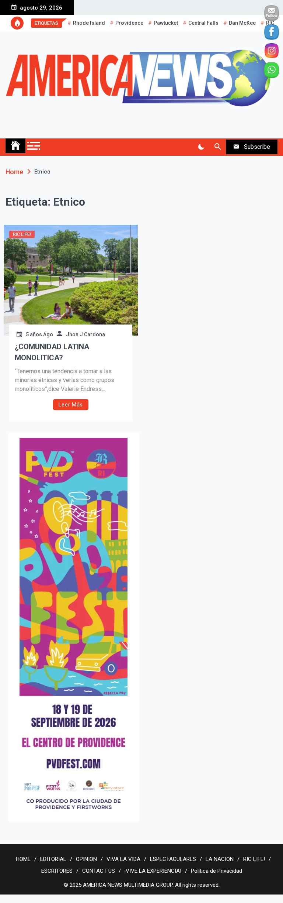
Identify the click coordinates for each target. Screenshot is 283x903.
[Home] (15, 145)
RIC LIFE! (22, 234)
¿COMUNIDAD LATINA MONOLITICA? (52, 352)
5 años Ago (39, 334)
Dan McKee (242, 23)
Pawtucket (166, 23)
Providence (129, 23)
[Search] (217, 147)
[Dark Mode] (201, 147)
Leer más (71, 405)
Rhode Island (89, 23)
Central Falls (203, 23)
